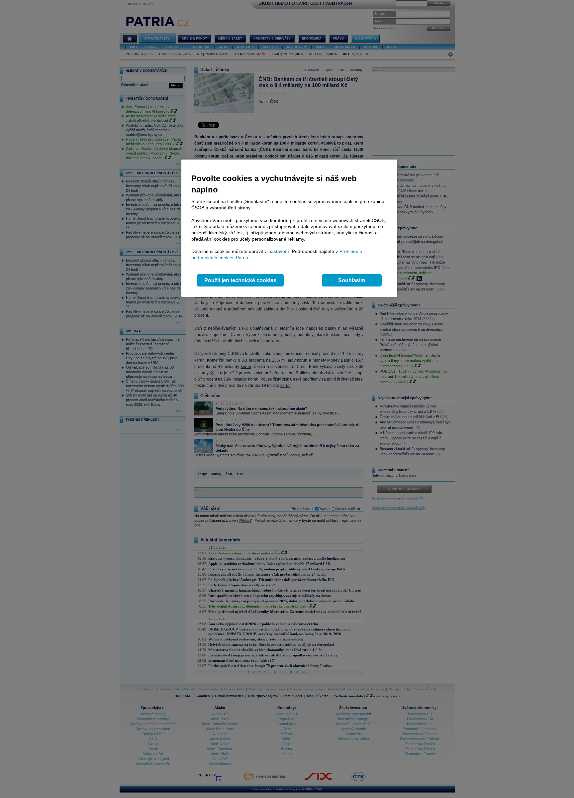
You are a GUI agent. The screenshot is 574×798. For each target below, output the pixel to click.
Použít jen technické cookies (240, 280)
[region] (289, 228)
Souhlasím (351, 280)
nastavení (278, 251)
